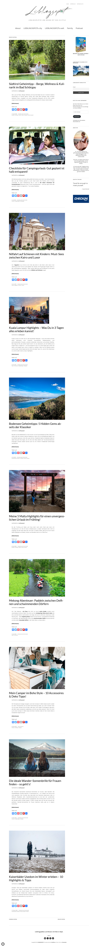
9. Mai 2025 (14, 457)
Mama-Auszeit (30, 115)
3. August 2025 (14, 113)
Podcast (79, 28)
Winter (27, 911)
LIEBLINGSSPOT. (41, 942)
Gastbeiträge (17, 201)
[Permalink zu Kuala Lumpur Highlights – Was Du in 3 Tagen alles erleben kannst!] (29, 323)
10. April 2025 (14, 634)
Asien (13, 365)
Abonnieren (76, 116)
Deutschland (14, 458)
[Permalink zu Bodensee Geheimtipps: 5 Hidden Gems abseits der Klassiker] (37, 419)
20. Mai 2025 (14, 364)
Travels (23, 285)
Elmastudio (64, 942)
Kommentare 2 (20, 726)
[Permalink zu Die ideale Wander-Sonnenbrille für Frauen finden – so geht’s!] (37, 776)
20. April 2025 (14, 546)
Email (74, 87)
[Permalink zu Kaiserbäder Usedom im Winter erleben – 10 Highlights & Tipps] (37, 872)
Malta (20, 547)
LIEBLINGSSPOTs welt (54, 28)
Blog (68, 3)
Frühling (16, 115)
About (18, 28)
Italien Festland (24, 115)
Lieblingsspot (22, 90)
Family (70, 28)
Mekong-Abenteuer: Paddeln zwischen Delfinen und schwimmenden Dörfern (36, 602)
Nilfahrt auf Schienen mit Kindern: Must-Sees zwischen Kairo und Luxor (36, 255)
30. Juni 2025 (14, 284)
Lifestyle (20, 727)
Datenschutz (80, 3)
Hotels (20, 115)
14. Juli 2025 (14, 200)
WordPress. (54, 942)
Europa (13, 115)
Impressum (73, 3)
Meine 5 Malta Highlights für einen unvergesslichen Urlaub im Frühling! (37, 518)
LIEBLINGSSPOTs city (33, 28)
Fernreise (16, 365)
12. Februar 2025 (14, 910)
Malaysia (25, 365)
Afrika (13, 285)
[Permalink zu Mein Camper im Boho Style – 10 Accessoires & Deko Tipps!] (37, 688)
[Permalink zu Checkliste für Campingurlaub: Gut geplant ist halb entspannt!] (37, 164)
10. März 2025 (14, 817)
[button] (3, 944)
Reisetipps (22, 201)
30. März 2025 (14, 726)
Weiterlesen (15, 103)
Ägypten (16, 285)
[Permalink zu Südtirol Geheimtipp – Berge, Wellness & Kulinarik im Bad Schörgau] (37, 79)
